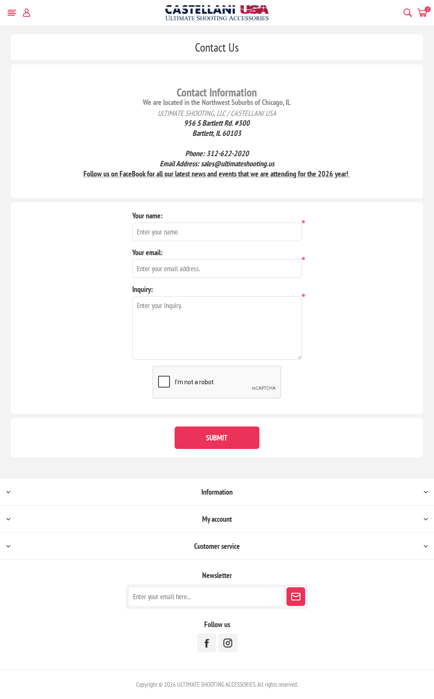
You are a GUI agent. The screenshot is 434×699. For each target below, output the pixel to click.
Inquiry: (142, 289)
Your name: (147, 215)
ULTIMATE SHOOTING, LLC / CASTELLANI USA (217, 113)
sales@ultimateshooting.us (237, 163)
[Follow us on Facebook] (206, 642)
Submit (217, 438)
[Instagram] (227, 642)
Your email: (147, 252)
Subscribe (296, 596)
